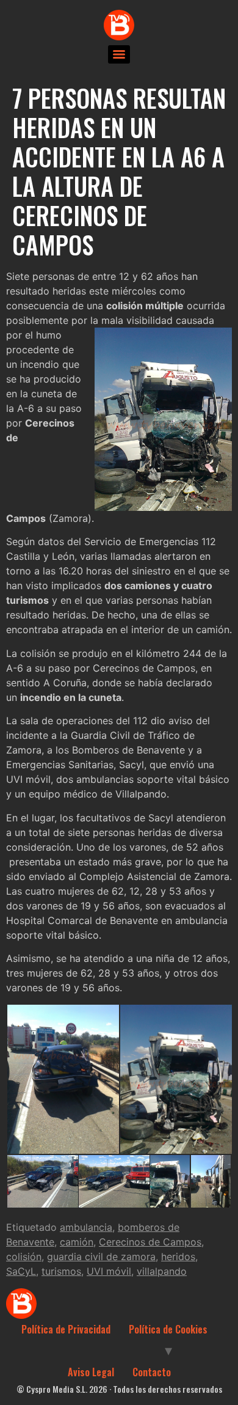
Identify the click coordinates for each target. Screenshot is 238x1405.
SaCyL (21, 1271)
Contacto (151, 1372)
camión (76, 1242)
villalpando (162, 1271)
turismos (61, 1271)
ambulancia (86, 1227)
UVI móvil (109, 1271)
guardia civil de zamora (101, 1256)
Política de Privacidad (65, 1329)
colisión (23, 1256)
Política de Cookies (168, 1329)
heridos (178, 1256)
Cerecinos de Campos (150, 1242)
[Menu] (119, 54)
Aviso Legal (91, 1372)
